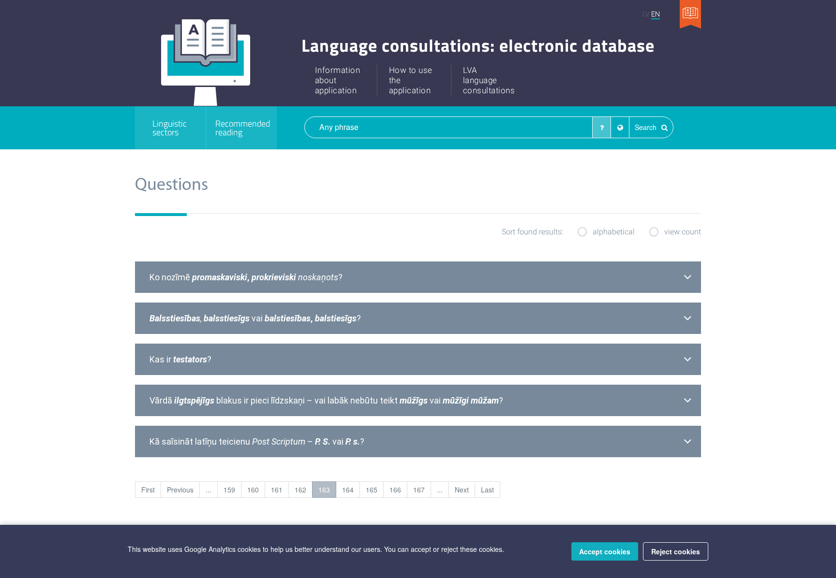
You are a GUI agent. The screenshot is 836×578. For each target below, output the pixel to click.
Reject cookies (675, 551)
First (148, 489)
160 (253, 489)
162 (300, 489)
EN (655, 13)
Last (487, 489)
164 (348, 489)
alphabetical (614, 231)
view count (682, 231)
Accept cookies (604, 551)
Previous (180, 489)
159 (229, 489)
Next (462, 489)
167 (419, 489)
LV (645, 13)
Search (646, 127)
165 (371, 489)
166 (395, 489)
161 (277, 489)
